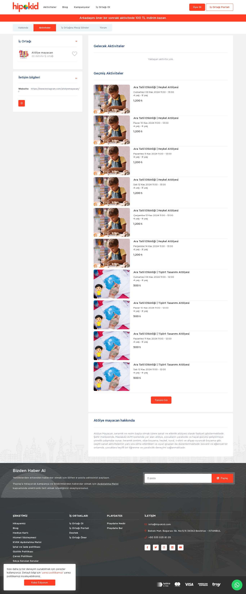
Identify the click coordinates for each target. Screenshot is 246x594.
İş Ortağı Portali (219, 7)
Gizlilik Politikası (23, 552)
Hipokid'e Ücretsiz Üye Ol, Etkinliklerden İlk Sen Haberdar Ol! (123, 18)
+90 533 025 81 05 (159, 537)
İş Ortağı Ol (103, 7)
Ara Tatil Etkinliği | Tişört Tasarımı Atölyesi (161, 272)
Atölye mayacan (42, 53)
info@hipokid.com (159, 524)
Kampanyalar (82, 7)
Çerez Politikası (22, 556)
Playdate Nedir (116, 523)
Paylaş (224, 478)
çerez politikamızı (52, 572)
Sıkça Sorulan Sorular (26, 561)
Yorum (103, 28)
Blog (65, 7)
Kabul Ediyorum (39, 582)
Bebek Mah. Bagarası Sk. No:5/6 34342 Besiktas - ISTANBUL (184, 531)
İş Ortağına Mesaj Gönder (75, 28)
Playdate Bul (114, 528)
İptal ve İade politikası (26, 547)
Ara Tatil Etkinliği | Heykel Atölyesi (155, 87)
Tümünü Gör (161, 400)
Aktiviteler (50, 7)
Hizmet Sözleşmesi (24, 538)
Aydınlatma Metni (107, 484)
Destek (73, 533)
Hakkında (23, 28)
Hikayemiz (19, 523)
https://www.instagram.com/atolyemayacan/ (54, 89)
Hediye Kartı (20, 533)
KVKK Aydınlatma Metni (27, 542)
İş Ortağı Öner (78, 538)
